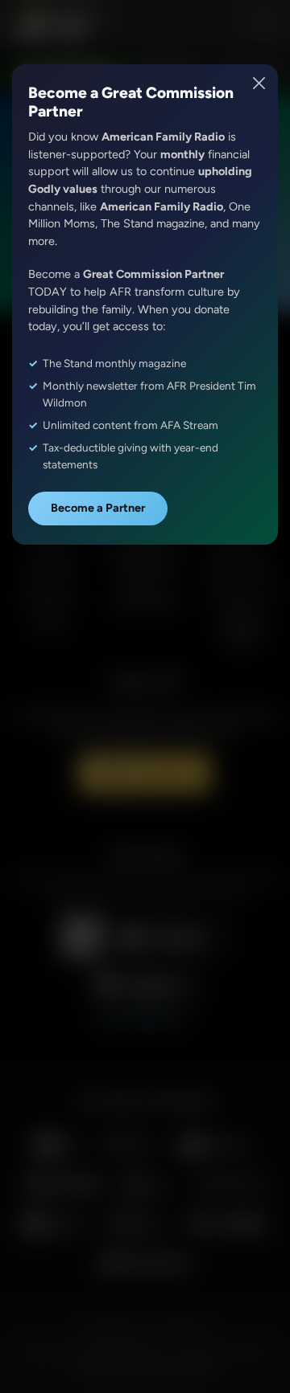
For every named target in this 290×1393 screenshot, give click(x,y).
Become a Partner (98, 507)
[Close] (260, 83)
